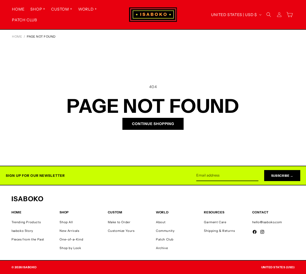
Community (165, 231)
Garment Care (215, 222)
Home (17, 36)
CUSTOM (60, 9)
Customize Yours (121, 231)
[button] (37, 9)
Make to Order (119, 222)
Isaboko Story (22, 231)
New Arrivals (69, 231)
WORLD (86, 9)
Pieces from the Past (27, 239)
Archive (162, 248)
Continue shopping (153, 123)
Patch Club (165, 239)
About (161, 222)
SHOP (36, 9)
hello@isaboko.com (267, 222)
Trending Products (26, 222)
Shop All (66, 222)
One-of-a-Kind (71, 239)
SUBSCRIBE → (282, 175)
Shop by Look (70, 248)
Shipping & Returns (219, 231)
